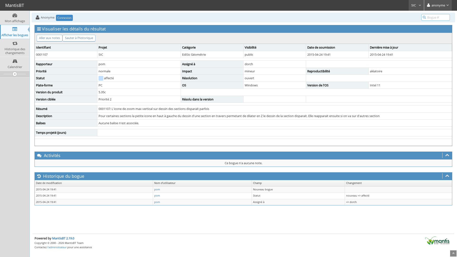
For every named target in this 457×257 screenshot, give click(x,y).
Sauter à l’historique (79, 38)
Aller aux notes (49, 38)
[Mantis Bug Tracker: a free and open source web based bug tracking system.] (437, 240)
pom (157, 189)
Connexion (64, 18)
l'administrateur (57, 247)
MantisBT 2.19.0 (63, 238)
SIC (414, 5)
